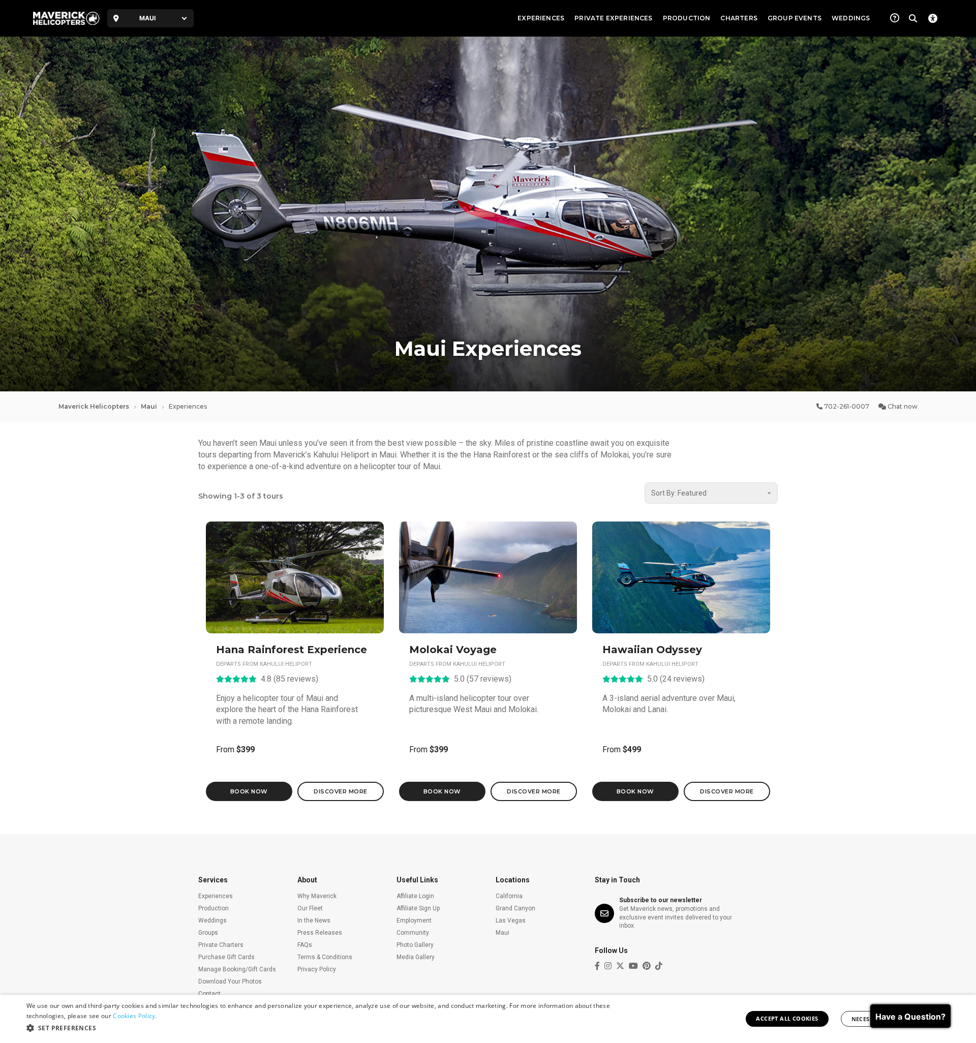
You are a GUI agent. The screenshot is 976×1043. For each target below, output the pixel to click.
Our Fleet (310, 908)
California (509, 896)
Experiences (540, 18)
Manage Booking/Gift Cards (237, 969)
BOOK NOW (249, 791)
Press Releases (319, 932)
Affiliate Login (415, 896)
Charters (738, 18)
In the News (313, 920)
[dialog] (488, 1019)
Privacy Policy (316, 969)
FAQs (304, 944)
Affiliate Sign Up (418, 908)
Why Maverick (317, 896)
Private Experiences (613, 18)
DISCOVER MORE (341, 791)
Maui (149, 406)
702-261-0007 (845, 406)
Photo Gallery (415, 944)
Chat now (902, 406)
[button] (324, 1028)
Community (412, 932)
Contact (209, 993)
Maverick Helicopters (93, 406)
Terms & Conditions (324, 957)
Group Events (794, 18)
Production (687, 18)
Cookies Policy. (135, 1015)
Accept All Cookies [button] (787, 1018)
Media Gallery (415, 957)
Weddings (851, 18)
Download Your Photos (230, 981)
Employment (414, 920)
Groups (208, 932)
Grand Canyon (515, 908)
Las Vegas (511, 920)
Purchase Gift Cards (226, 957)
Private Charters (220, 944)
